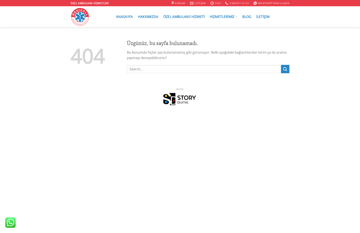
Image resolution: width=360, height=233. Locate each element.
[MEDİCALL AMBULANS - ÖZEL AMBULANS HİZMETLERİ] (89, 16)
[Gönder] (285, 69)
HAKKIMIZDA (148, 16)
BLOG (246, 16)
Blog (180, 89)
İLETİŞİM (263, 16)
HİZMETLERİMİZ (222, 17)
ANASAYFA (124, 16)
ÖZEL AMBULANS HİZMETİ (184, 16)
